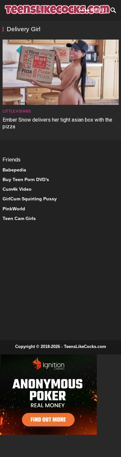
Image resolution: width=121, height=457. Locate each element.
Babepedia (14, 169)
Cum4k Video (17, 189)
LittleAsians (17, 111)
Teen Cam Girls (19, 218)
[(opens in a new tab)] (61, 72)
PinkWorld (14, 208)
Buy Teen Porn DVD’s (26, 179)
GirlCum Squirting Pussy (30, 198)
